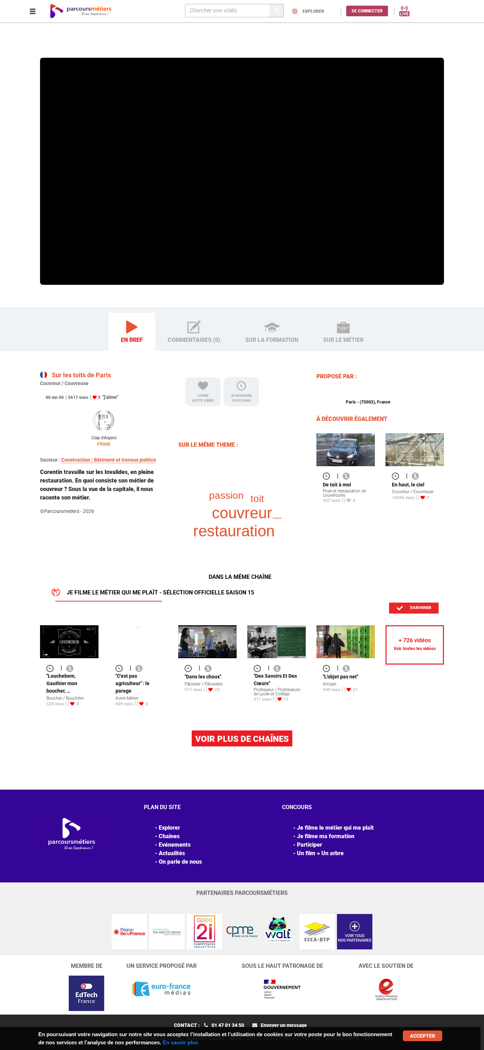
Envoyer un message (284, 1025)
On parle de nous (180, 861)
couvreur (242, 512)
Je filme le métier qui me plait (335, 827)
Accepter (422, 1036)
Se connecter (367, 11)
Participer (309, 844)
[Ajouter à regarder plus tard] (328, 476)
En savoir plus (180, 1042)
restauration (234, 531)
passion (226, 495)
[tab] (131, 332)
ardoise (276, 518)
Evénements (175, 844)
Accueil (49, 47)
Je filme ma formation (325, 836)
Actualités (172, 853)
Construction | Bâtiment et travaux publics (108, 460)
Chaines (169, 836)
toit (257, 498)
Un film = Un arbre (320, 853)
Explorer (69, 47)
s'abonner (420, 607)
